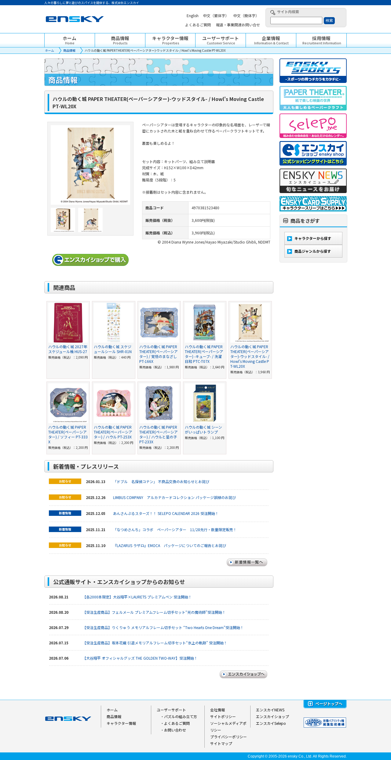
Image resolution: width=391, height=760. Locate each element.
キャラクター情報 (121, 723)
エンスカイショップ (272, 716)
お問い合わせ (175, 729)
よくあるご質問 (177, 723)
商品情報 (69, 50)
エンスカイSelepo (271, 723)
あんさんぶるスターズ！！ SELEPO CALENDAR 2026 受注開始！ (166, 513)
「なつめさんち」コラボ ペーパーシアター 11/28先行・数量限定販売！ (175, 529)
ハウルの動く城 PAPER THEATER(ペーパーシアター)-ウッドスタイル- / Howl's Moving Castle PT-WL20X (249, 356)
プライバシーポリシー (228, 736)
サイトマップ (221, 743)
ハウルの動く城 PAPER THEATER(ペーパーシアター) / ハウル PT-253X (113, 431)
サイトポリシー (223, 716)
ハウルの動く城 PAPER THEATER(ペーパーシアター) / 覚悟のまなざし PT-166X (158, 354)
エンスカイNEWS (270, 709)
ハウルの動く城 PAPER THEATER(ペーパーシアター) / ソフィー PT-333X (68, 434)
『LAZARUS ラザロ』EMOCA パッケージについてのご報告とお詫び (169, 545)
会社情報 (217, 709)
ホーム (49, 50)
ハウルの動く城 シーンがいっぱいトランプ (203, 429)
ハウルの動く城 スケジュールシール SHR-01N (113, 349)
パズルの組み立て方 (180, 716)
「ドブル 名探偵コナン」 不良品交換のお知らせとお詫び (161, 481)
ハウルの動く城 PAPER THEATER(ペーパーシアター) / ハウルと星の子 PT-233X (158, 434)
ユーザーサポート (171, 709)
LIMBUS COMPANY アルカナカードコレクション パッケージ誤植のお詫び (174, 497)
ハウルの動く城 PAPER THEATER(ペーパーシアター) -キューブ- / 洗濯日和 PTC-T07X (204, 354)
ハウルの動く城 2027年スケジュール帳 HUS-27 (67, 349)
